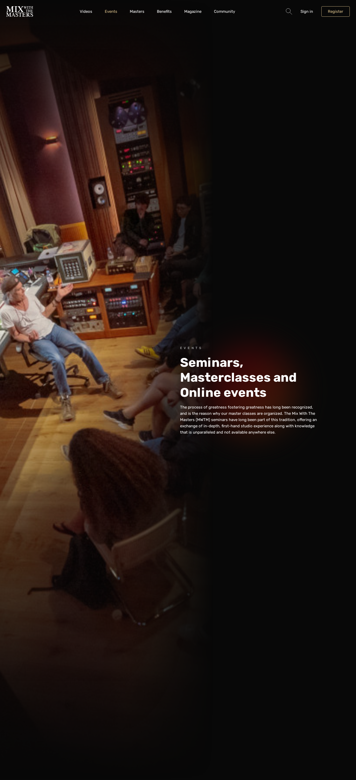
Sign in (306, 11)
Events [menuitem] (111, 11)
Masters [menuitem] (137, 11)
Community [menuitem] (224, 11)
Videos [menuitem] (86, 11)
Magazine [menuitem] (192, 11)
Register (335, 11)
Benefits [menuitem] (164, 11)
